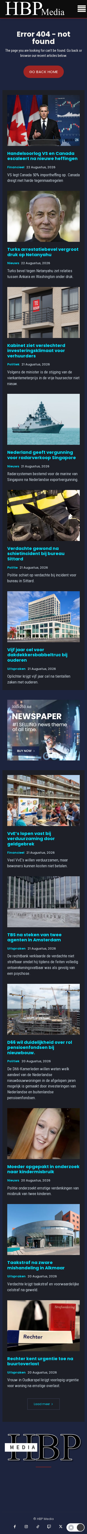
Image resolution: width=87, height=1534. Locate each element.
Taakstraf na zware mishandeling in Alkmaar (36, 1265)
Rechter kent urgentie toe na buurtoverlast (40, 1361)
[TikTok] (38, 1527)
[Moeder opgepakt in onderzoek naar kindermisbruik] (43, 1133)
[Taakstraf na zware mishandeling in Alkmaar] (43, 1229)
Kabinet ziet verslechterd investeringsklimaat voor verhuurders (36, 350)
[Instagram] (26, 1527)
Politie (12, 568)
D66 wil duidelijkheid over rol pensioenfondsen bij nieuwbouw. (39, 1047)
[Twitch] (49, 1527)
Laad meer (42, 1404)
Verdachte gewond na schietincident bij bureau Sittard (36, 553)
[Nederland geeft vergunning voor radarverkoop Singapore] (43, 419)
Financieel (15, 167)
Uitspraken (16, 669)
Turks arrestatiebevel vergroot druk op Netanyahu (43, 252)
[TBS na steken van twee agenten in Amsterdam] (43, 901)
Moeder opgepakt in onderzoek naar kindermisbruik (43, 1169)
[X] (60, 1527)
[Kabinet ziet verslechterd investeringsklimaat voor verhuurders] (43, 312)
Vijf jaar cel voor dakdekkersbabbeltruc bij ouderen (37, 655)
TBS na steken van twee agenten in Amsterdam (34, 937)
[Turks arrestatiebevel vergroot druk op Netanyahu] (43, 216)
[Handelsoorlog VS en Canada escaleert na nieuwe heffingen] (43, 120)
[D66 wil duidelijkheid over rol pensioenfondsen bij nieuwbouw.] (43, 1009)
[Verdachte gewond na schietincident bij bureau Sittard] (43, 515)
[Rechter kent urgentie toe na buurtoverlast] (43, 1325)
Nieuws (13, 263)
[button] (75, 1527)
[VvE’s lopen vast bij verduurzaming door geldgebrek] (43, 800)
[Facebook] (15, 1527)
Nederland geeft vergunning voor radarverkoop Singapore (41, 455)
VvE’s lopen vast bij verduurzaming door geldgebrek (31, 838)
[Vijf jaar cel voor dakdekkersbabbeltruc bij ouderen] (43, 616)
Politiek (13, 364)
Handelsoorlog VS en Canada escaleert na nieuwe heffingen (42, 156)
